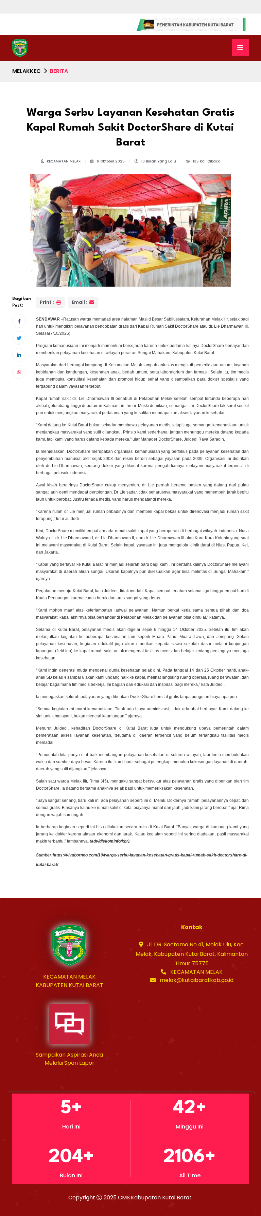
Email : (80, 302)
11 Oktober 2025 (110, 161)
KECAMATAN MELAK (63, 161)
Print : (47, 302)
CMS (124, 1197)
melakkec (26, 71)
